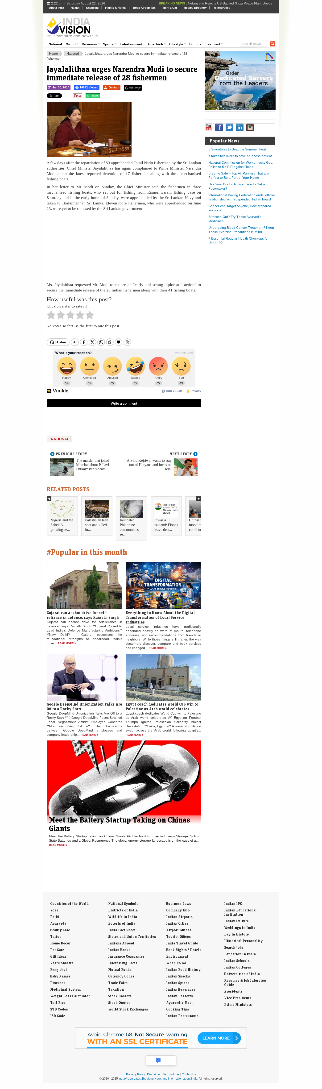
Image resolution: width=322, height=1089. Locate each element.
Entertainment (131, 44)
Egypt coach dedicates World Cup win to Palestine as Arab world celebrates (162, 706)
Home (53, 53)
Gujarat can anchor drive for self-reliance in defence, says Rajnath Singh (83, 615)
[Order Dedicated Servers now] (240, 109)
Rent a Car (170, 7)
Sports (108, 44)
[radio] (51, 316)
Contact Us (189, 1074)
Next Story (180, 454)
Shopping (92, 7)
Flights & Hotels (115, 7)
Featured (213, 44)
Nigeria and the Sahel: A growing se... (61, 525)
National (55, 44)
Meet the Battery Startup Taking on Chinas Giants (119, 823)
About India (56, 7)
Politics (195, 44)
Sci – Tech (155, 44)
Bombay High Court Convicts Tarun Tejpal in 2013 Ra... (234, 3)
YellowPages (221, 7)
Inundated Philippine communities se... (129, 527)
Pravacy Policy (135, 1074)
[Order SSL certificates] (161, 1047)
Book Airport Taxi (144, 7)
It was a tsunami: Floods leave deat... (166, 525)
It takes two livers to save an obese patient (240, 156)
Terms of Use (171, 1074)
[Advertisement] (193, 26)
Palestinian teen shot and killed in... (96, 525)
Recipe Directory (195, 7)
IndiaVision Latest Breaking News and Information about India (158, 1078)
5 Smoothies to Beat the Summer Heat (237, 149)
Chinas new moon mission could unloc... (199, 525)
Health (75, 7)
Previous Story (71, 454)
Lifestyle (176, 44)
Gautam (114, 87)
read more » (67, 643)
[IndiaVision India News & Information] (72, 27)
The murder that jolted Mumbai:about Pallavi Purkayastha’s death (92, 464)
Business (89, 44)
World (71, 44)
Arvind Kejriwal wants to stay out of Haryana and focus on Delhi (149, 464)
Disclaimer (154, 1074)
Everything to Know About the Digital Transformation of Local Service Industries (160, 617)
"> (102, 97)
